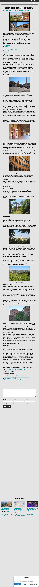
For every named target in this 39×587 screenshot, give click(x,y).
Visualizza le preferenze (33, 584)
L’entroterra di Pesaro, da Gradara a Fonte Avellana (16, 369)
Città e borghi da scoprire (19, 10)
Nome (4, 399)
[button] (37, 577)
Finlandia (21, 515)
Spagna (32, 514)
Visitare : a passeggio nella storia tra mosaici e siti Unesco (15, 375)
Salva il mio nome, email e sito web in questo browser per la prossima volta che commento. (19, 403)
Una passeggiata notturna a (10, 378)
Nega (25, 584)
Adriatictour (12, 31)
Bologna (7, 514)
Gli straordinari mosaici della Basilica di (15, 379)
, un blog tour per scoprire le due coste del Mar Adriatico (16, 377)
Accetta (18, 584)
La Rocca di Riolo (7, 50)
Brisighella (6, 48)
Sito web (26, 399)
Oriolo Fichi (6, 46)
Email (15, 399)
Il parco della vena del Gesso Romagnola (10, 49)
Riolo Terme (6, 52)
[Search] (34, 3)
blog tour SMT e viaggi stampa (8, 10)
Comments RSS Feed (6, 409)
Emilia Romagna (27, 10)
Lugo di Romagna (7, 45)
